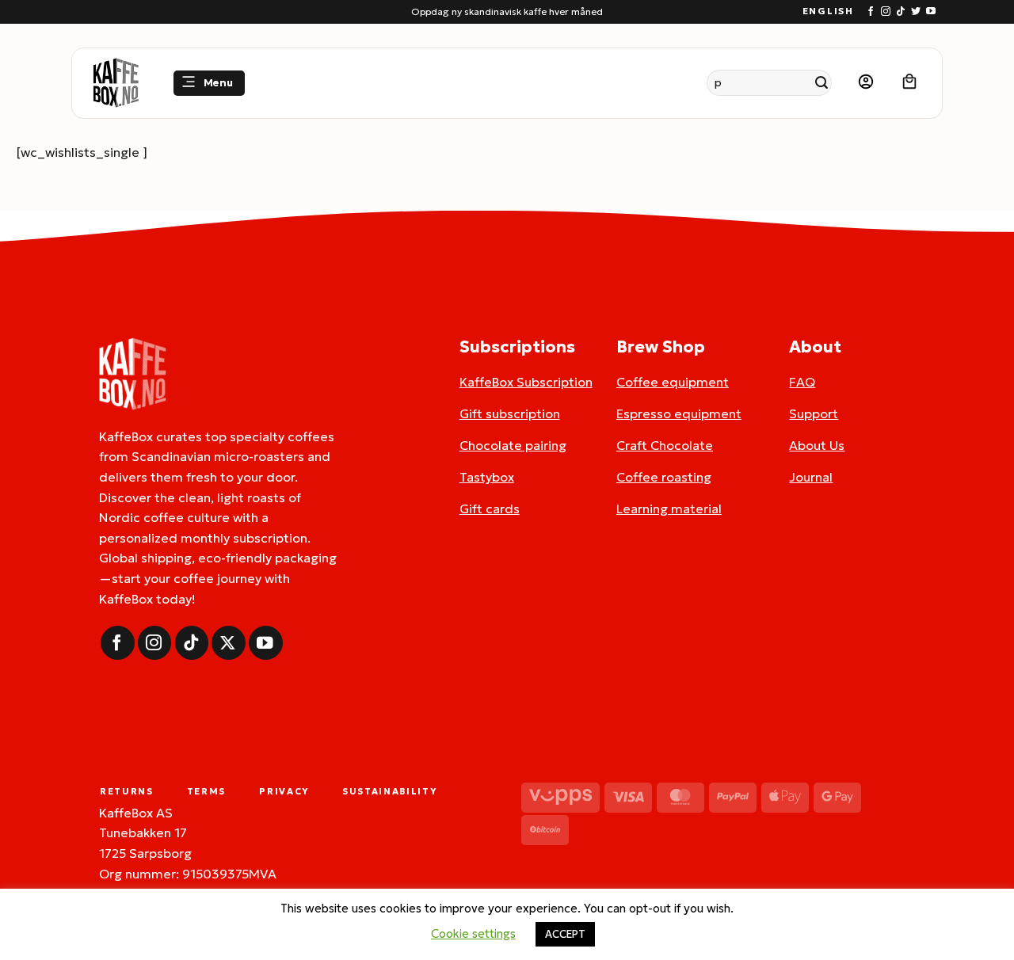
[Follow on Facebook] (870, 11)
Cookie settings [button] (473, 933)
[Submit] (822, 82)
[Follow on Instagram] (885, 11)
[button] (209, 83)
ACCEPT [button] (565, 934)
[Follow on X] (229, 643)
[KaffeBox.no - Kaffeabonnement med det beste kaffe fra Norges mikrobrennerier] (115, 83)
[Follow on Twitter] (916, 11)
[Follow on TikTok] (900, 11)
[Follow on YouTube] (931, 11)
